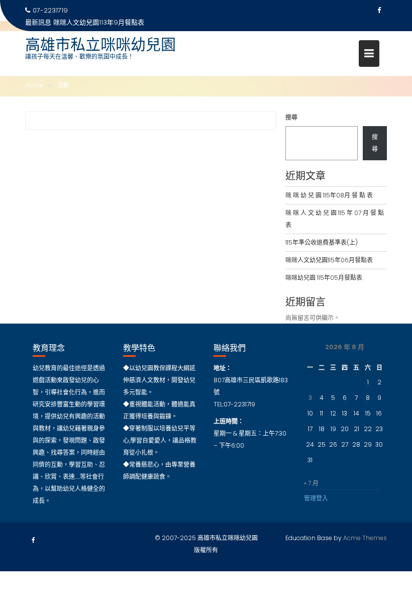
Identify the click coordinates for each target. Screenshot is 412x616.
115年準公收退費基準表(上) (321, 242)
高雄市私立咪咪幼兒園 (100, 44)
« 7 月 (311, 483)
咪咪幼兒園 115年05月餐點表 (323, 277)
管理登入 (316, 498)
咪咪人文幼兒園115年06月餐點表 (329, 260)
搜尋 (291, 117)
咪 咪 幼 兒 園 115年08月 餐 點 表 (329, 195)
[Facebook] (379, 11)
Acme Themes (365, 538)
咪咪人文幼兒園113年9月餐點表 (98, 22)
